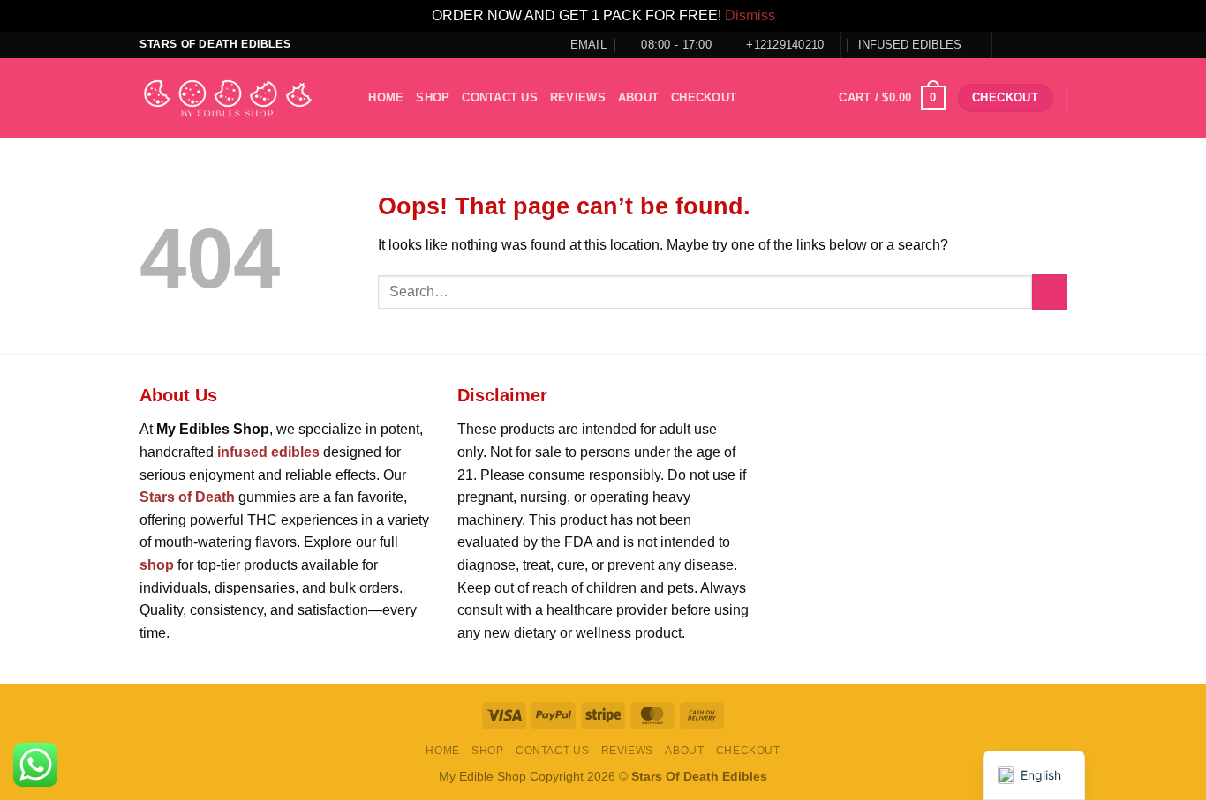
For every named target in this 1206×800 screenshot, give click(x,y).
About (638, 97)
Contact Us (500, 97)
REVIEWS (578, 97)
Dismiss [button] (750, 15)
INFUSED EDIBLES (909, 44)
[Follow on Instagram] (1024, 44)
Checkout (703, 97)
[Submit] (1049, 291)
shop (432, 97)
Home (385, 97)
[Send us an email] (1057, 44)
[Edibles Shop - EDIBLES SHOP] (227, 98)
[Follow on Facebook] (1007, 44)
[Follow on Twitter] (1041, 44)
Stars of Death (187, 497)
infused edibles (268, 452)
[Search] (349, 98)
